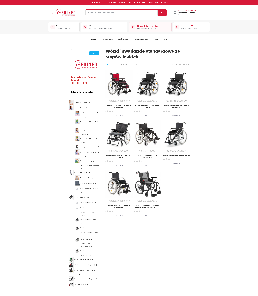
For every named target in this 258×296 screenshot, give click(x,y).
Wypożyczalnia (108, 39)
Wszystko (186, 64)
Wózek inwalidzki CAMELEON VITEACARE (119, 107)
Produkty (93, 39)
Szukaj (71, 50)
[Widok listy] (111, 64)
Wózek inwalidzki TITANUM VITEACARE (119, 207)
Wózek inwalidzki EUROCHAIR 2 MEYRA (147, 107)
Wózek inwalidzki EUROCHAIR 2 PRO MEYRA (176, 107)
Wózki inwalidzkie (113, 100)
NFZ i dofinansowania (140, 39)
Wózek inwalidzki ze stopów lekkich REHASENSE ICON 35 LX (147, 207)
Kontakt (165, 39)
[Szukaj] (162, 13)
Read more (119, 115)
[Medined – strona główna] (66, 12)
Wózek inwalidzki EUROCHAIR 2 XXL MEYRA (119, 157)
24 (181, 64)
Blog (156, 39)
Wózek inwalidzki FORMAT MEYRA (176, 155)
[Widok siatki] (107, 64)
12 (178, 64)
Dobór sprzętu (123, 39)
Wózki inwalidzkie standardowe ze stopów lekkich (119, 101)
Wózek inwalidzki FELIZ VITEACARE (147, 157)
